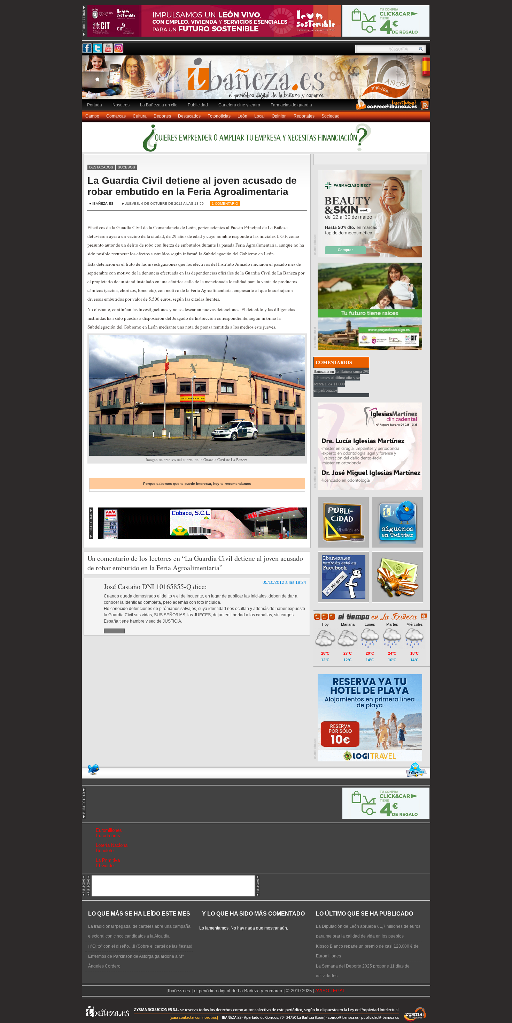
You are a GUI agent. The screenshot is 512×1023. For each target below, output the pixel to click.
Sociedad (330, 116)
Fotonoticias (219, 116)
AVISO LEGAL (330, 990)
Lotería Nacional (112, 845)
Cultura (140, 116)
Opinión (279, 116)
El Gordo (105, 865)
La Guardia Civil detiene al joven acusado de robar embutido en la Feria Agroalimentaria (192, 186)
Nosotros (121, 105)
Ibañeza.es (257, 81)
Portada (94, 105)
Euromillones (109, 830)
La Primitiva (108, 860)
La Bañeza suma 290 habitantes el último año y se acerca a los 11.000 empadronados (341, 380)
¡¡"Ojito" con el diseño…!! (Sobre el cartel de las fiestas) (140, 946)
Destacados (189, 116)
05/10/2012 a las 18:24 (284, 582)
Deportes (162, 116)
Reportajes (304, 116)
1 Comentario (225, 203)
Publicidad (198, 105)
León (242, 116)
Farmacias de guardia (291, 105)
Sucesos (126, 167)
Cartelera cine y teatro (239, 105)
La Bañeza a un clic (158, 105)
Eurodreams (108, 835)
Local (259, 116)
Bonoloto (105, 850)
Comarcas (116, 116)
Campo (92, 116)
